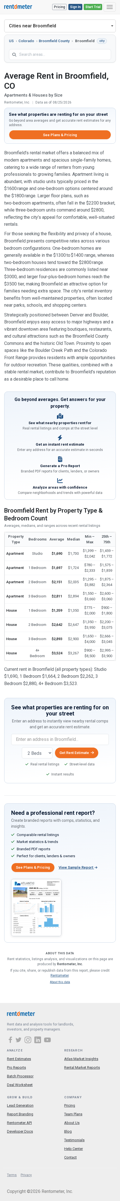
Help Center (73, 1149)
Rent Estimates (19, 1059)
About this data (60, 982)
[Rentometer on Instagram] (29, 1040)
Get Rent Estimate (74, 753)
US (11, 41)
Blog (68, 1131)
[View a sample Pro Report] (36, 907)
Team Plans (73, 1114)
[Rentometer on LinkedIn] (38, 1040)
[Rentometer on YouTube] (47, 1040)
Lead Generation (20, 1105)
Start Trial (92, 7)
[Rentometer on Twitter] (19, 1040)
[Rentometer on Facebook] (11, 1040)
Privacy (26, 1175)
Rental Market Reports (82, 1067)
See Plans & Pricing (60, 135)
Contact (70, 1157)
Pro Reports (16, 1067)
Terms (12, 1175)
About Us (72, 1123)
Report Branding (20, 1114)
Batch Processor (20, 1076)
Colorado (26, 41)
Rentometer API (19, 1123)
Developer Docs (20, 1131)
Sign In (75, 7)
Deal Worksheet (20, 1085)
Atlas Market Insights (81, 1059)
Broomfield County (54, 41)
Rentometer (60, 975)
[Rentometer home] (18, 7)
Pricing (59, 7)
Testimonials (74, 1140)
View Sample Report (76, 867)
